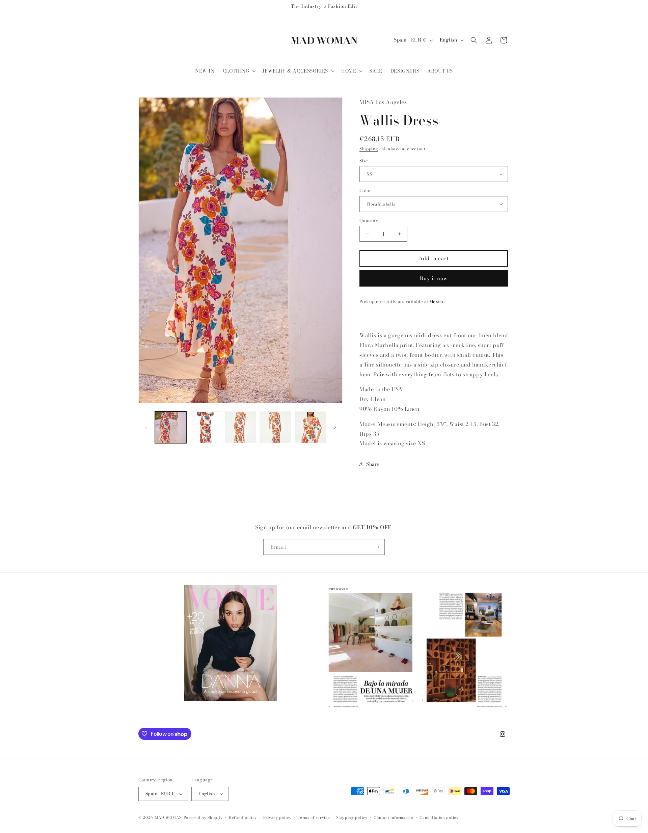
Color (365, 190)
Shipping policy (352, 817)
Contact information (393, 817)
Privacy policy (277, 817)
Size (363, 161)
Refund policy (243, 817)
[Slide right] (335, 427)
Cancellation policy (439, 817)
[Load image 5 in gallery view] (310, 427)
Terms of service (314, 817)
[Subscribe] (377, 547)
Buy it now (434, 278)
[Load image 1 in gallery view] (170, 427)
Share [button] (372, 464)
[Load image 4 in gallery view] (275, 427)
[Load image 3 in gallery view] (240, 427)
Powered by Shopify (203, 817)
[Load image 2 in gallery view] (205, 427)
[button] (239, 71)
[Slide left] (145, 427)
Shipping (368, 148)
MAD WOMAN (168, 817)
